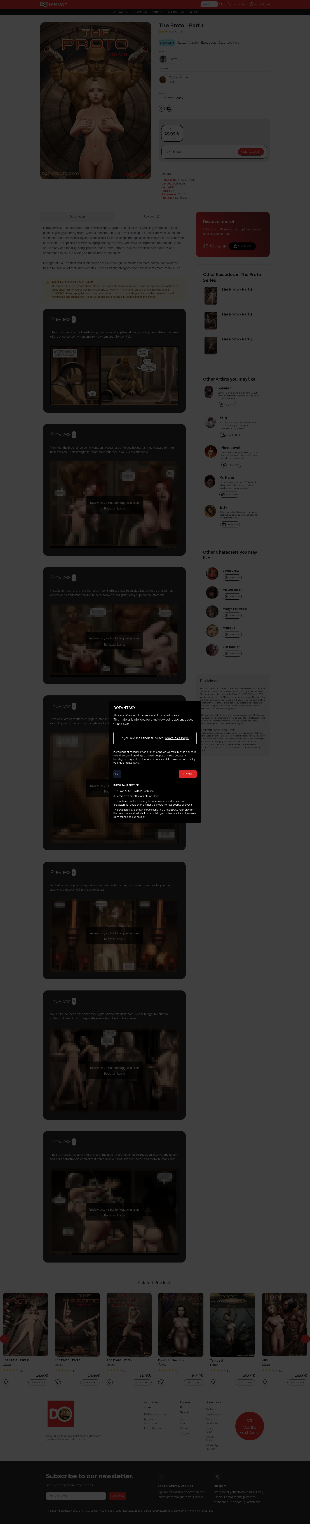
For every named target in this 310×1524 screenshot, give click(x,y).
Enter (187, 774)
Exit (117, 774)
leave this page (177, 738)
